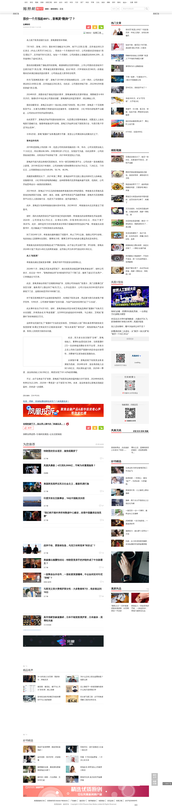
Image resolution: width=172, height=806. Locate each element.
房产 (81, 2)
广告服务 (74, 801)
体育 (66, 2)
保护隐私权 (92, 801)
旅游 (103, 2)
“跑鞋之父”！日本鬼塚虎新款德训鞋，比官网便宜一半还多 (120, 608)
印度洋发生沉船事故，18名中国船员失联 (64, 498)
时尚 (71, 2)
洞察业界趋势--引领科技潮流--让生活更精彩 (42, 434)
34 (103, 596)
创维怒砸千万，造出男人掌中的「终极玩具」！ (44, 423)
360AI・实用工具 (93, 33)
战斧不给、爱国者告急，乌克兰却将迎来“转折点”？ (70, 545)
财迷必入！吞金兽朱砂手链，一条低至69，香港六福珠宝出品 (140, 608)
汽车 (76, 2)
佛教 (108, 2)
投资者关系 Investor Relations (57, 801)
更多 (124, 2)
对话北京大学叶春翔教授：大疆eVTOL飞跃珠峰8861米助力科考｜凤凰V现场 (129, 320)
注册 (131, 2)
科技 (87, 2)
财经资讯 (54, 9)
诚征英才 (82, 801)
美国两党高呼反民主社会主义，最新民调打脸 (66, 483)
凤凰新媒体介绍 (39, 801)
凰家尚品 (116, 588)
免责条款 (102, 801)
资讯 (31, 2)
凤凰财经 (135, 356)
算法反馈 (101, 444)
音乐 (139, 431)
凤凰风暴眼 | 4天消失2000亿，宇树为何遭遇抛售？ (70, 465)
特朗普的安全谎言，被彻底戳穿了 (61, 450)
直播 (41, 2)
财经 (55, 2)
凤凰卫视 (49, 2)
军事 (92, 2)
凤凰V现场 (117, 282)
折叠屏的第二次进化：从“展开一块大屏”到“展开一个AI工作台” (130, 332)
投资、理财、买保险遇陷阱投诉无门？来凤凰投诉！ (46, 401)
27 (103, 506)
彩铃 (142, 431)
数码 (119, 2)
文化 (97, 2)
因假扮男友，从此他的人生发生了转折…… (120, 448)
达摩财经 (26, 24)
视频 (36, 2)
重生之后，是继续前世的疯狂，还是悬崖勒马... (140, 450)
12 (103, 567)
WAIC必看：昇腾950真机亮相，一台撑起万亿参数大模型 (129, 312)
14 (103, 553)
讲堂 (135, 431)
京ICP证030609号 (131, 801)
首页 (26, 2)
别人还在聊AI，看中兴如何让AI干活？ (128, 326)
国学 (113, 2)
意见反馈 (110, 801)
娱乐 (60, 2)
